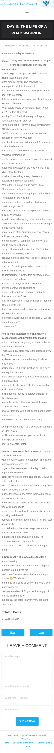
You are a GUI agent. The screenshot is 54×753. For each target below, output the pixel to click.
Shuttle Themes (27, 735)
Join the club (44, 743)
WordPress (26, 739)
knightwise (24, 46)
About (27, 746)
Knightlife (42, 46)
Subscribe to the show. (23, 743)
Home (6, 743)
